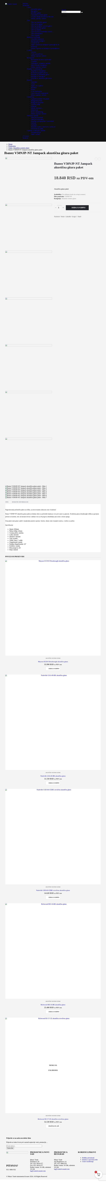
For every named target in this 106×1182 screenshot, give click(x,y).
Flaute (33, 89)
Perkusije (34, 46)
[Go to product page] (53, 608)
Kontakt (25, 138)
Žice (28, 20)
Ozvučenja (30, 97)
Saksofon (34, 82)
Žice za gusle (35, 35)
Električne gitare (36, 9)
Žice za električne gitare (39, 22)
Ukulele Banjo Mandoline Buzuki (42, 17)
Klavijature (30, 58)
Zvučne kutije (35, 104)
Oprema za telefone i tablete (36, 130)
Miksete (33, 106)
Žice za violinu (36, 30)
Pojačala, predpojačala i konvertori (42, 121)
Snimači (33, 123)
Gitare (29, 7)
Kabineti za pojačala (39, 73)
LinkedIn (68, 216)
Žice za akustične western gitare (41, 26)
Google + (74, 216)
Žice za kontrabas (37, 33)
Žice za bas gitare (36, 24)
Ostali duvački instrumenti (39, 93)
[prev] (96, 158)
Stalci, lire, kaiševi (37, 86)
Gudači (29, 50)
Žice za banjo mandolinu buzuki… (42, 31)
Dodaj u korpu (78, 208)
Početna (25, 3)
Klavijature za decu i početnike (41, 59)
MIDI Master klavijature (39, 65)
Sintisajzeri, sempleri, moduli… (41, 63)
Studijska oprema (32, 115)
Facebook (57, 216)
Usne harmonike (36, 91)
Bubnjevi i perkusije (33, 37)
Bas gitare (34, 11)
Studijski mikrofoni (37, 119)
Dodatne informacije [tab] (20, 502)
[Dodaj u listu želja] (77, 221)
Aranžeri (34, 61)
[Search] (82, 12)
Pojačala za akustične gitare (41, 78)
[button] (63, 10)
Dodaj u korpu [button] (54, 668)
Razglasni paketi (36, 101)
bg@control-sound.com (38, 1171)
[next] (99, 158)
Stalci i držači (35, 134)
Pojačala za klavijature (38, 71)
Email (79, 216)
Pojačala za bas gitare (38, 76)
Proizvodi (26, 5)
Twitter (63, 216)
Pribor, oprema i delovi (38, 18)
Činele (35, 43)
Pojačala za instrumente (34, 69)
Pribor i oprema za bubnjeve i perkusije (45, 48)
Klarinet (33, 87)
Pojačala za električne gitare (40, 74)
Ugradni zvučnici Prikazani (40, 99)
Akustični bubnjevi (37, 39)
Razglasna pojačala (37, 102)
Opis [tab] (6, 502)
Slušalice (34, 125)
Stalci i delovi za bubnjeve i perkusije (45, 45)
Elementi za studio (37, 129)
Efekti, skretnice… (37, 108)
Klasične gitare (36, 13)
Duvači (29, 80)
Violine (33, 52)
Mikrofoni (34, 110)
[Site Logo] (11, 4)
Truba (33, 84)
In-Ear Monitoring (37, 112)
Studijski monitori (37, 117)
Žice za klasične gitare (38, 28)
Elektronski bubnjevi (38, 41)
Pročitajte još (53, 1126)
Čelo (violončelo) (36, 54)
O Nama (25, 136)
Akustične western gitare (39, 15)
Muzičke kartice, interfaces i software (43, 127)
